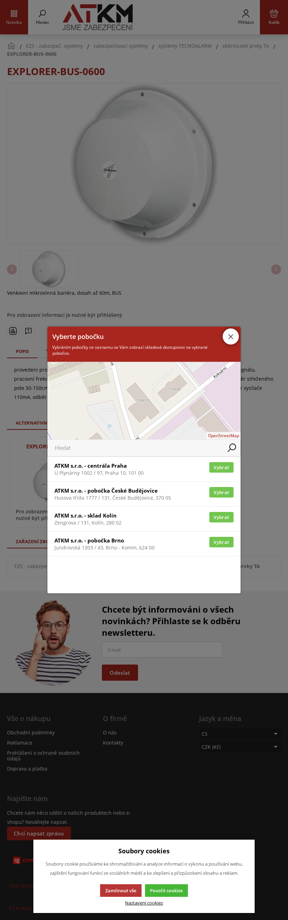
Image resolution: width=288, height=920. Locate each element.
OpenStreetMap (223, 436)
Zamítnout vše (120, 890)
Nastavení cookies (144, 903)
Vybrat (221, 467)
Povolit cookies (166, 890)
